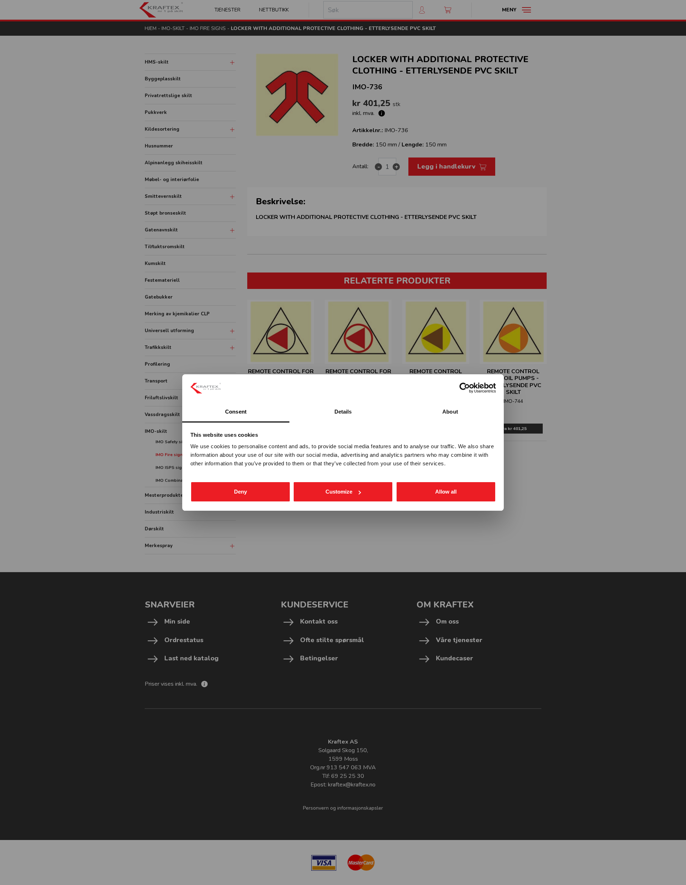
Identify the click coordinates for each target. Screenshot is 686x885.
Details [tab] (343, 412)
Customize (338, 492)
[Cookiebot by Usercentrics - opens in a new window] (464, 387)
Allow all (446, 492)
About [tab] (450, 412)
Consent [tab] (236, 412)
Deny (240, 492)
